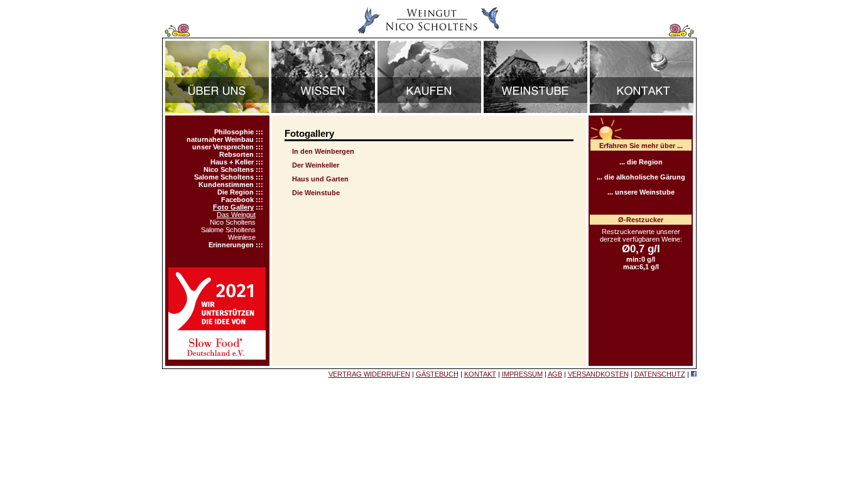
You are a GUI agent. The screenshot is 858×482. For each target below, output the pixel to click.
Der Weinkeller (315, 165)
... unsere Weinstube (641, 192)
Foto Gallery (233, 207)
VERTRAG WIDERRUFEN (369, 374)
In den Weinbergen (323, 151)
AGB (555, 374)
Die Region (235, 192)
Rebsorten (236, 154)
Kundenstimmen (226, 184)
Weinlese (242, 237)
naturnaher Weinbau (220, 139)
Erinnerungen (231, 245)
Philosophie (234, 132)
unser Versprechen (223, 147)
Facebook (237, 199)
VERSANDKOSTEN (598, 374)
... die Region (641, 162)
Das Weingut (236, 214)
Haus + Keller (232, 162)
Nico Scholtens (229, 169)
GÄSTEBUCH (437, 374)
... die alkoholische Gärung (641, 177)
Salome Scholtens (224, 177)
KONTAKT (480, 374)
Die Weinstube (316, 192)
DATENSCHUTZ (659, 374)
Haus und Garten (320, 179)
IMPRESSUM (522, 374)
